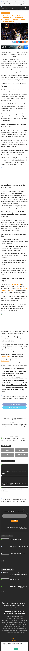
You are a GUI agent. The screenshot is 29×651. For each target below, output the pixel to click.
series (8, 357)
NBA (9, 13)
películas (3, 357)
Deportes (4, 13)
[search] (26, 8)
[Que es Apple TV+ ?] (5, 581)
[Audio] (7, 455)
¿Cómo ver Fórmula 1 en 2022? (18, 553)
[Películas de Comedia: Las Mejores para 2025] (5, 548)
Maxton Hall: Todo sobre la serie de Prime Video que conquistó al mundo (18, 574)
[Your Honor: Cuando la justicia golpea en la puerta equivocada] (14, 480)
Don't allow (23, 649)
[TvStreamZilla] (14, 8)
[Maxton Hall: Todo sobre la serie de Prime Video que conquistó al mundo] (5, 572)
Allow (16, 649)
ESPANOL (14, 639)
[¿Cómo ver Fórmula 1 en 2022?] (5, 555)
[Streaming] (21, 455)
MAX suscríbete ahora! (16, 539)
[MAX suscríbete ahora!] (5, 541)
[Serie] (7, 450)
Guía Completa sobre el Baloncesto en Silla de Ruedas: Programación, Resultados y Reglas (14, 373)
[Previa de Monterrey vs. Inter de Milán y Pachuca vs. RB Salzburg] (5, 586)
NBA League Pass (15, 260)
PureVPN (9, 244)
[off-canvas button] (3, 8)
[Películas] (21, 450)
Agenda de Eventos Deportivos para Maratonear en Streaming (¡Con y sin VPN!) (14, 390)
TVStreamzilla (5, 361)
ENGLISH (14, 641)
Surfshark (15, 241)
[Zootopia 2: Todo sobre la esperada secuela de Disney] (14, 469)
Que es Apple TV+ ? (15, 579)
